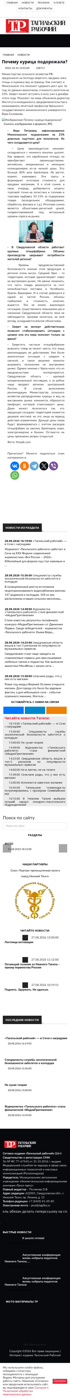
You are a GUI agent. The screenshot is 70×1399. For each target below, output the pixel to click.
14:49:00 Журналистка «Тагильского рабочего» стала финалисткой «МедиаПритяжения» (35, 750)
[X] (43, 465)
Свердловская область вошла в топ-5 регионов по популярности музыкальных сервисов (34, 645)
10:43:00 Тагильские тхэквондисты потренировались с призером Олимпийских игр (35, 790)
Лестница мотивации (19, 942)
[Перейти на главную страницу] (35, 25)
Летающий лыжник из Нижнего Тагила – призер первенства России (32, 966)
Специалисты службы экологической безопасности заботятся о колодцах (33, 578)
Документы (44, 8)
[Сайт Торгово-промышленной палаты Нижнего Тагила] (35, 901)
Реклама (44, 3)
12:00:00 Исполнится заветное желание (35, 782)
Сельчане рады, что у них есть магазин (33, 677)
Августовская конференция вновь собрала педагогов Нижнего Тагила (32, 1281)
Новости (28, 3)
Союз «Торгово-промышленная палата (35, 870)
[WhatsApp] (14, 475)
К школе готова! (33, 1238)
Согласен (60, 1381)
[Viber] (53, 465)
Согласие (40, 1387)
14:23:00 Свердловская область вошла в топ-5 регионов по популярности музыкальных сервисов (35, 761)
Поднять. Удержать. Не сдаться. (27, 989)
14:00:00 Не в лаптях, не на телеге (32, 769)
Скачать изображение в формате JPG (28, 124)
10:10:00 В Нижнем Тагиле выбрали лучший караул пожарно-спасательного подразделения (35, 801)
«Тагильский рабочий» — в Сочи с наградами (36, 542)
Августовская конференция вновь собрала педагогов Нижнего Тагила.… (32, 1258)
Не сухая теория (16, 1084)
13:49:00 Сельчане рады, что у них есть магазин (35, 776)
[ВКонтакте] (35, 14)
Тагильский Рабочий (47, 1355)
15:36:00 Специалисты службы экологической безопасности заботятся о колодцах (35, 734)
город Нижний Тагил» (35, 876)
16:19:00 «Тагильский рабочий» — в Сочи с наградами (35, 725)
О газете (59, 3)
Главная (12, 3)
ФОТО (9, 843)
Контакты (25, 8)
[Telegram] (41, 14)
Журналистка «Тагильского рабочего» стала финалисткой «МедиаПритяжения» (34, 612)
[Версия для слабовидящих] (24, 14)
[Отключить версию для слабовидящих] (29, 14)
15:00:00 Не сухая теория (26, 742)
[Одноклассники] (47, 14)
